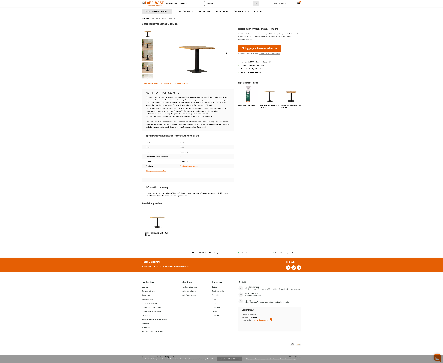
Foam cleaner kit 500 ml (246, 105)
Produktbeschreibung (150, 83)
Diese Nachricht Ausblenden (229, 359)
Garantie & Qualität (149, 291)
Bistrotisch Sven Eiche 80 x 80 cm (156, 234)
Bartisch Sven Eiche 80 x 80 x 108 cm (269, 106)
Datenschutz (146, 315)
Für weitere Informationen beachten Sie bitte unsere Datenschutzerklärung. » (271, 359)
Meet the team (147, 299)
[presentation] (226, 53)
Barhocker (216, 295)
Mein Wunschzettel (189, 295)
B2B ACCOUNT (222, 11)
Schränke (215, 315)
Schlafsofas (216, 307)
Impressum (146, 323)
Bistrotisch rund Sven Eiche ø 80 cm (291, 106)
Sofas (214, 303)
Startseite (145, 18)
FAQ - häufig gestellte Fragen (152, 331)
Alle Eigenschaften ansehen (156, 171)
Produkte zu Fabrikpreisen (151, 311)
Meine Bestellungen (189, 291)
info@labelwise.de (252, 294)
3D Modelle (146, 327)
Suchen (256, 3)
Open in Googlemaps (260, 320)
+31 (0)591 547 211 (252, 287)
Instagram (293, 267)
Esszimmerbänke (218, 291)
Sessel (214, 299)
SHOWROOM (204, 11)
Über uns (145, 287)
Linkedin (299, 267)
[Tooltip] (270, 62)
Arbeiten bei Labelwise (150, 303)
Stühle (214, 287)
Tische (214, 311)
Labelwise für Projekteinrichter (153, 307)
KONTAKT (258, 11)
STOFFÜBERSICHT (185, 11)
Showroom (146, 295)
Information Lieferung (183, 83)
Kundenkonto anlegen (190, 287)
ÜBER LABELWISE (241, 11)
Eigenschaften (166, 83)
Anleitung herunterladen (189, 166)
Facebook (288, 267)
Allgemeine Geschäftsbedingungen (155, 319)
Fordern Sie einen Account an (269, 54)
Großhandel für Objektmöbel (176, 3)
